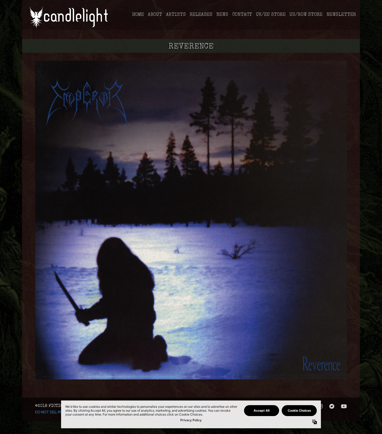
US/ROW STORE (305, 14)
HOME (138, 14)
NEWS (222, 14)
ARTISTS (176, 14)
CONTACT (242, 14)
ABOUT (155, 14)
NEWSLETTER (341, 14)
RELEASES (201, 14)
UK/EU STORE (271, 14)
